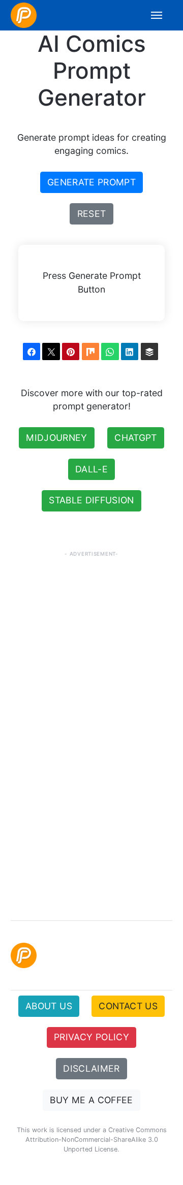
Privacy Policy (91, 1037)
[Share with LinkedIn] (129, 351)
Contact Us (128, 1006)
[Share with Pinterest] (70, 351)
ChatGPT (135, 437)
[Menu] (151, 15)
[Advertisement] (91, 782)
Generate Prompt (91, 182)
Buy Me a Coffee (91, 1100)
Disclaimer (91, 1068)
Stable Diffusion (91, 500)
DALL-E (91, 469)
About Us (48, 1006)
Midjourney (56, 437)
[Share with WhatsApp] (109, 351)
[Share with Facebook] (31, 351)
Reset (91, 213)
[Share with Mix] (90, 351)
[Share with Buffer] (149, 351)
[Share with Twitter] (50, 351)
